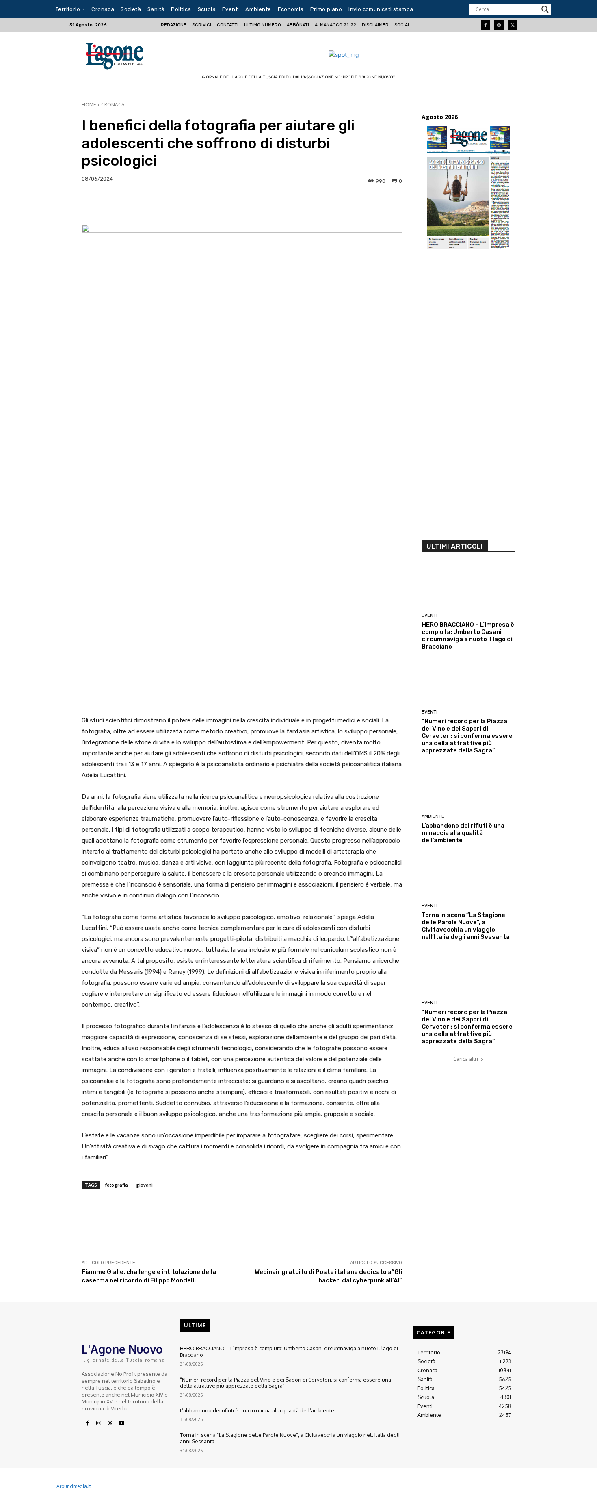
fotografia (116, 1185)
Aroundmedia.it (73, 1486)
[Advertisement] (468, 399)
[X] (110, 1423)
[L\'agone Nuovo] (117, 54)
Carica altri (465, 1058)
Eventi (429, 615)
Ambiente (433, 816)
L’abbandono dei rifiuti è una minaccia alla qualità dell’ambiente (463, 833)
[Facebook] (485, 25)
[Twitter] (512, 25)
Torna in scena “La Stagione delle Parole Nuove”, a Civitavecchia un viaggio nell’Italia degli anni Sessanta (466, 926)
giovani (144, 1185)
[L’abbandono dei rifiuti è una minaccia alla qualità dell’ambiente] (468, 787)
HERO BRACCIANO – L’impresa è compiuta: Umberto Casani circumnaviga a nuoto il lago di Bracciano (468, 635)
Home (89, 104)
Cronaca (113, 104)
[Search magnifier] (545, 9)
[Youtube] (121, 1423)
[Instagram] (499, 25)
